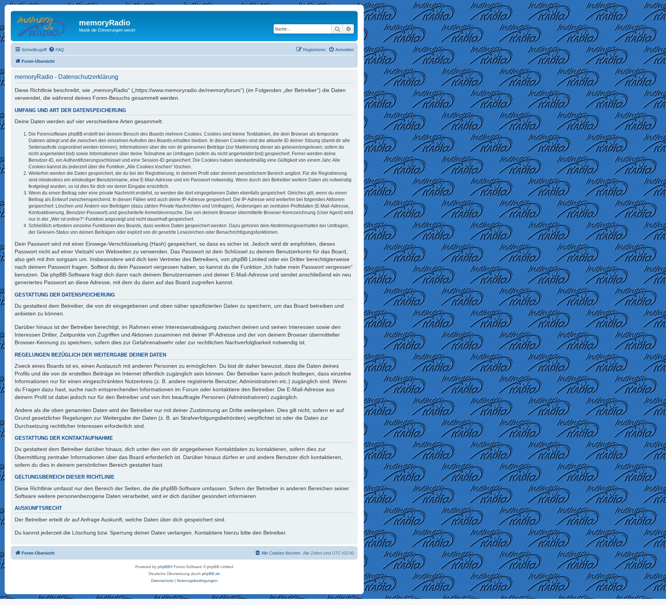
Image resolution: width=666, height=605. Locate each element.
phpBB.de (211, 573)
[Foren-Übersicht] (46, 25)
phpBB (164, 567)
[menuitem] (56, 49)
